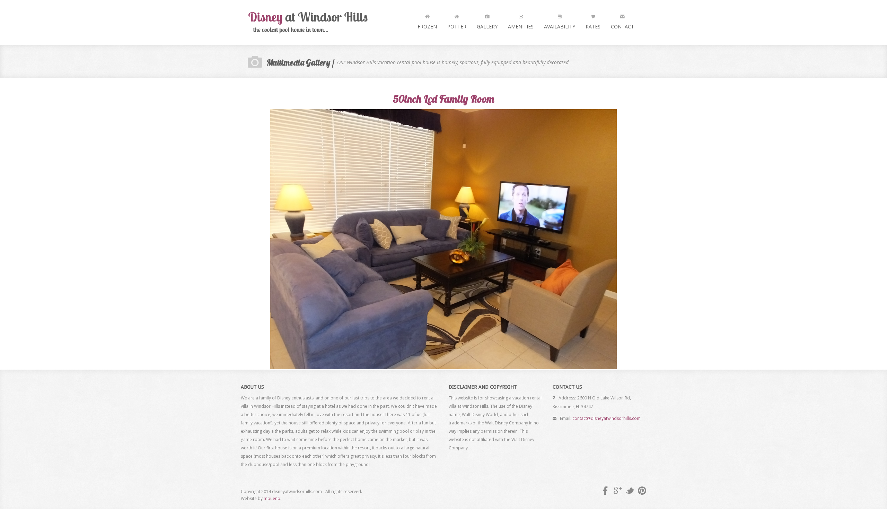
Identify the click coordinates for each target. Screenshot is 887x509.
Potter (456, 26)
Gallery (487, 26)
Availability (559, 26)
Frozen (427, 26)
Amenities (521, 26)
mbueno (272, 498)
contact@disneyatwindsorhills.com (606, 418)
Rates (593, 26)
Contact (622, 26)
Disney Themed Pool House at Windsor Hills (310, 22)
